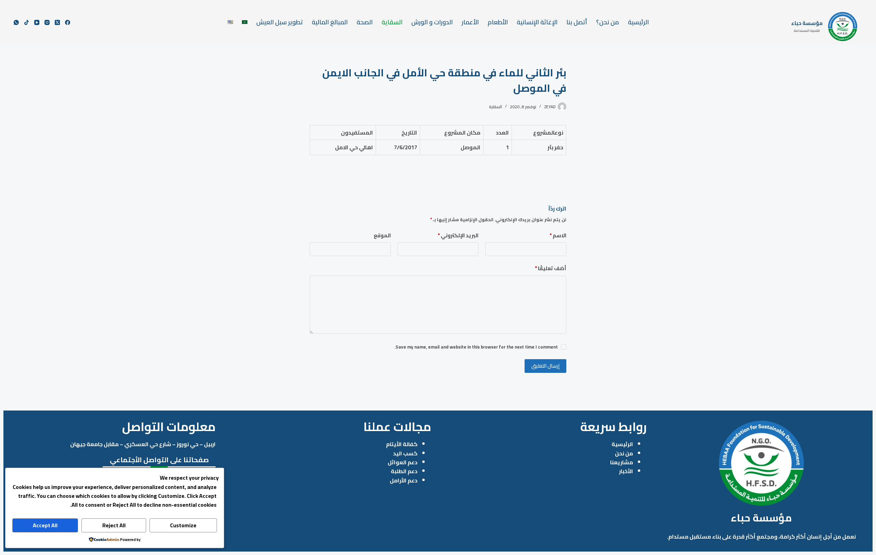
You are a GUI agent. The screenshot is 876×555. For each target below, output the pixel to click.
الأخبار (626, 471)
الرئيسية (638, 22)
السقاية (392, 22)
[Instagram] (47, 22)
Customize (183, 525)
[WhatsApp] (16, 22)
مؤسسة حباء (807, 23)
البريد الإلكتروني (458, 235)
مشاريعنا (621, 462)
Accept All (45, 525)
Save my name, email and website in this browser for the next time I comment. (476, 347)
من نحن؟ (607, 22)
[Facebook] (67, 22)
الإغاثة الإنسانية (537, 22)
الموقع (382, 235)
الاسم (558, 235)
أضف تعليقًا (550, 268)
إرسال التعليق (545, 366)
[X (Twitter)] (57, 22)
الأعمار (470, 22)
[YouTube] (36, 22)
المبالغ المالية (330, 22)
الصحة (365, 22)
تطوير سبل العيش (279, 22)
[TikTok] (26, 22)
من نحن (624, 453)
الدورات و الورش (432, 22)
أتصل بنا (576, 22)
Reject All (114, 525)
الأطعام (498, 22)
